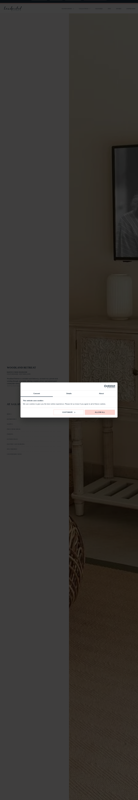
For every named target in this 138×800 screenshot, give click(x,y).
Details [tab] (69, 393)
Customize (67, 412)
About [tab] (101, 393)
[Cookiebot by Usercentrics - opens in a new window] (105, 386)
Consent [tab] (36, 393)
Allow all (100, 412)
